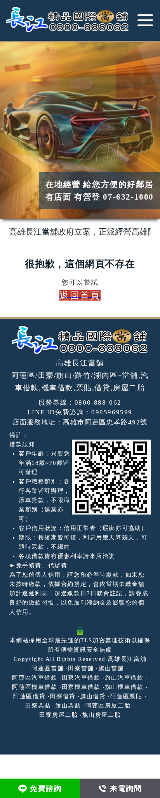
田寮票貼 (38, 705)
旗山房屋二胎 (101, 715)
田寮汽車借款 (81, 678)
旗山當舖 (111, 668)
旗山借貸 (93, 696)
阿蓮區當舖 (47, 668)
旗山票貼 (68, 705)
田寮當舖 (81, 668)
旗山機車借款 (124, 687)
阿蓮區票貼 (126, 696)
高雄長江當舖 (127, 659)
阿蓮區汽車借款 (34, 678)
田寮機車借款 (81, 687)
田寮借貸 (62, 696)
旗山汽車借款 (124, 678)
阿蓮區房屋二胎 (107, 705)
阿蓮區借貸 (29, 696)
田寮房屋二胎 (58, 715)
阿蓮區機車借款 (34, 687)
